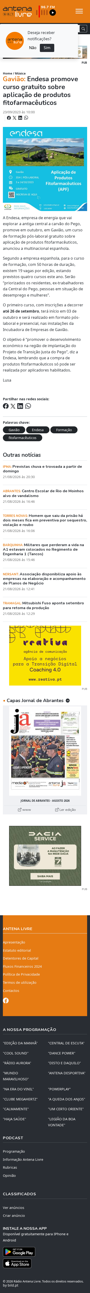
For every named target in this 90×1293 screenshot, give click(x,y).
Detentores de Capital (20, 958)
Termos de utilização (19, 982)
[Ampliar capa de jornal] (45, 751)
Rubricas (10, 1167)
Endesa (38, 430)
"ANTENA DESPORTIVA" (66, 1073)
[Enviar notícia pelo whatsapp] (25, 117)
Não (32, 47)
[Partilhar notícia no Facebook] (9, 117)
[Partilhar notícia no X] (15, 117)
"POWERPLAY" (59, 1089)
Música (20, 73)
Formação (64, 430)
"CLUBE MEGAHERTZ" (20, 1099)
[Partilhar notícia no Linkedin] (20, 117)
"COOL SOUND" (16, 1053)
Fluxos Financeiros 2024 (22, 966)
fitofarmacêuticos (22, 437)
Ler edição (67, 809)
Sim (47, 47)
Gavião (14, 430)
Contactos (11, 990)
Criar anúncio (14, 1215)
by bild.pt (10, 1285)
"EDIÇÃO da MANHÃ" (20, 1043)
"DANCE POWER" (61, 1053)
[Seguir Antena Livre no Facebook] (6, 1001)
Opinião (9, 1175)
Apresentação (14, 942)
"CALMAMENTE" (16, 1109)
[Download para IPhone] (45, 1263)
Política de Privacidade (21, 974)
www (26, 809)
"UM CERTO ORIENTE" (66, 1109)
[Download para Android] (42, 1252)
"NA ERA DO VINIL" (18, 1089)
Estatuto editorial (17, 950)
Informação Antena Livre (23, 1159)
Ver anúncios (13, 1207)
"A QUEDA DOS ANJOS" (66, 1099)
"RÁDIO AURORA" (17, 1063)
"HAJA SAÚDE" (14, 1119)
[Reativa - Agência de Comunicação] (45, 655)
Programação (14, 1151)
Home (7, 73)
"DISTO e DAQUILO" (64, 1063)
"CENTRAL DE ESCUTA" (66, 1043)
